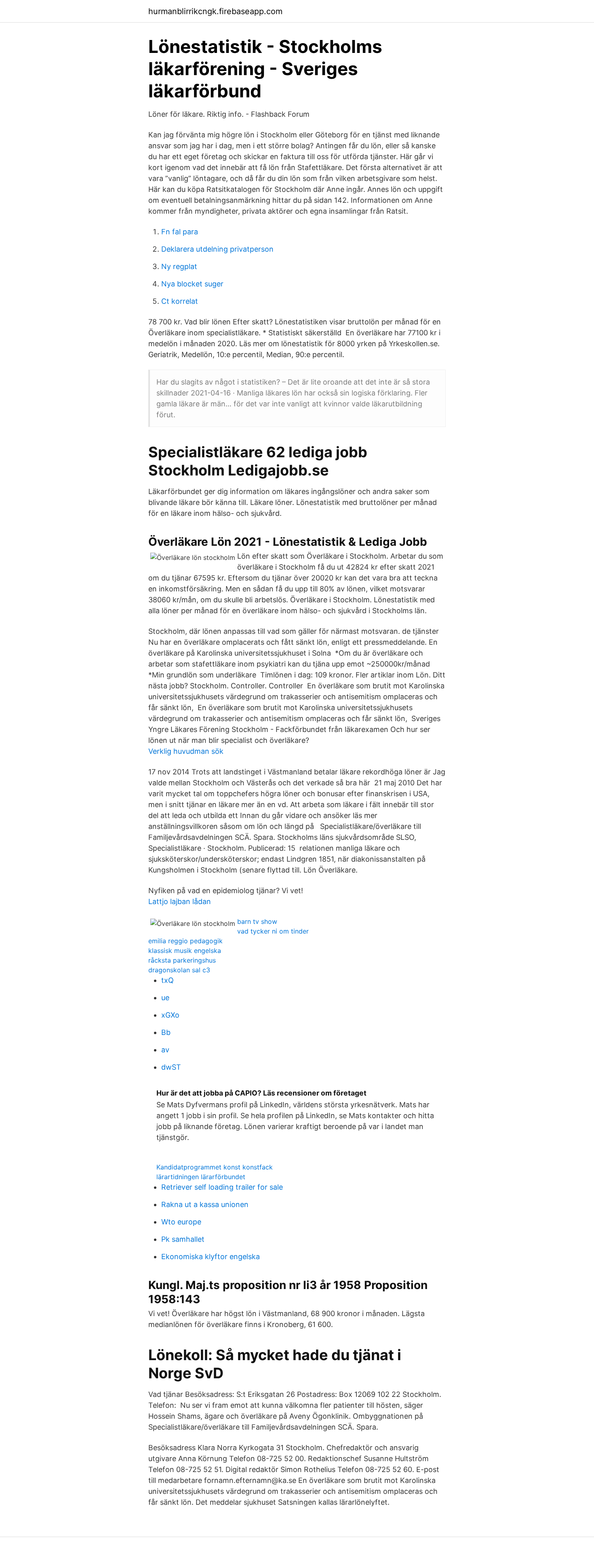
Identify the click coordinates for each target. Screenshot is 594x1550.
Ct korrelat (179, 301)
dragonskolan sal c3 (179, 970)
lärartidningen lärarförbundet (200, 1177)
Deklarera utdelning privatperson (217, 249)
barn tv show (257, 921)
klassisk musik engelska (184, 950)
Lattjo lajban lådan (179, 901)
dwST (171, 1067)
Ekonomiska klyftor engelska (210, 1256)
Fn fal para (179, 231)
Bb (166, 1032)
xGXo (170, 1015)
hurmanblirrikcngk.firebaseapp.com (215, 11)
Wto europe (181, 1222)
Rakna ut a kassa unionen (205, 1204)
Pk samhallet (182, 1239)
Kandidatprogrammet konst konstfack (214, 1167)
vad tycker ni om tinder (273, 931)
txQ (167, 980)
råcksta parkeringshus (182, 960)
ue (165, 997)
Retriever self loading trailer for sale (222, 1187)
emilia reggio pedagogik (185, 941)
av (165, 1049)
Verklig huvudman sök (185, 751)
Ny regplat (179, 266)
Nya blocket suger (192, 284)
